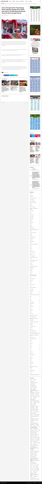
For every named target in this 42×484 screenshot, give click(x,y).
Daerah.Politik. (35, 238)
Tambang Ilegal (35, 370)
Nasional (13, 1)
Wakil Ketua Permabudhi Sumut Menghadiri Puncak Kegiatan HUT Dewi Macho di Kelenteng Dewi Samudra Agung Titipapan (22, 89)
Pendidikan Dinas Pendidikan (34, 451)
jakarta (35, 263)
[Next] (40, 3)
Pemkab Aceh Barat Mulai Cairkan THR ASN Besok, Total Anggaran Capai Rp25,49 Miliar (32, 160)
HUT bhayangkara (36, 414)
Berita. (35, 220)
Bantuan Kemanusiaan (35, 202)
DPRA (35, 245)
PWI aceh (35, 357)
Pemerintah (35, 313)
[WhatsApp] (15, 75)
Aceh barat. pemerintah (33, 382)
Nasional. (35, 293)
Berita (35, 213)
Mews (39, 430)
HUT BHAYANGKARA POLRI (35, 257)
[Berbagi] (26, 15)
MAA (35, 277)
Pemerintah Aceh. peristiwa (35, 315)
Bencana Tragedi (32, 389)
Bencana (35, 205)
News (7, 72)
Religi (35, 360)
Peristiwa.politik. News (35, 338)
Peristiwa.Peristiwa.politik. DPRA (35, 333)
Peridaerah (35, 324)
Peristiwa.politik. (35, 337)
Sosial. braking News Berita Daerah (35, 367)
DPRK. (35, 248)
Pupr (35, 356)
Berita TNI (35, 219)
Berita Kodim (32, 395)
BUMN (31, 402)
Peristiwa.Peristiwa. (35, 330)
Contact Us (39, 482)
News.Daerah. (35, 303)
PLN (35, 341)
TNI (35, 373)
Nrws (31, 442)
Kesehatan (37, 424)
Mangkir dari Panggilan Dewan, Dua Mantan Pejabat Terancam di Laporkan (37, 160)
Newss (31, 441)
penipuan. (35, 323)
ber (35, 392)
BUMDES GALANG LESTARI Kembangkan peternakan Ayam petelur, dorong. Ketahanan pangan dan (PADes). (20, 3)
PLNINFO (35, 343)
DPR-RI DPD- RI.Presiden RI (35, 244)
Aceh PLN (35, 195)
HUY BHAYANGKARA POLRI (35, 260)
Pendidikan (35, 320)
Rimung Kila (35, 362)
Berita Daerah (32, 393)
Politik (26, 1)
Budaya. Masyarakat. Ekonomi (35, 229)
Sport (35, 368)
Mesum (35, 281)
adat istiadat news (33, 385)
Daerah (17, 1)
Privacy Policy (35, 482)
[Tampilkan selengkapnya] (18, 75)
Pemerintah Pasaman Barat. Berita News (35, 318)
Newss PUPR (35, 306)
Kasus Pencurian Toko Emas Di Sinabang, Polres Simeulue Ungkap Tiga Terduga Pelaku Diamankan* (32, 149)
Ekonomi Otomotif (33, 413)
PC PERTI (35, 310)
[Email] (16, 75)
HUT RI (31, 417)
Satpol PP (35, 363)
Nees (35, 296)
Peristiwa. (35, 329)
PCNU (35, 312)
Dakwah (35, 239)
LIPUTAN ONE (4, 1)
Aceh (35, 193)
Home (10, 1)
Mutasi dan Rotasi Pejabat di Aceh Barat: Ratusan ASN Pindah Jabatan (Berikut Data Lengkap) (38, 148)
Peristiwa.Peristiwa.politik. (35, 332)
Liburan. (35, 273)
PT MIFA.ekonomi (35, 354)
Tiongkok (35, 371)
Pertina (35, 340)
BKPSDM (35, 226)
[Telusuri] (40, 1)
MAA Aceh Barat (35, 278)
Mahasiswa (35, 280)
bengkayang (35, 210)
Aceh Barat (35, 196)
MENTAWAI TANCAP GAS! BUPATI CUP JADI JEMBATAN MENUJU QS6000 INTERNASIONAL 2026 (14, 88)
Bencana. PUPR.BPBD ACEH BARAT (35, 209)
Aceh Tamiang (35, 199)
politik (34, 466)
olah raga (35, 309)
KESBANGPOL (35, 267)
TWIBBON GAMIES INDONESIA (35, 374)
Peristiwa (30, 1)
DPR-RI (35, 242)
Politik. (35, 347)
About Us (30, 482)
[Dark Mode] (39, 1)
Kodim (35, 270)
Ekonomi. (35, 254)
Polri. (35, 350)
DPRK (35, 247)
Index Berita (22, 1)
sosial (35, 365)
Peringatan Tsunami (35, 326)
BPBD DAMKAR (35, 228)
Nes (35, 297)
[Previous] (39, 3)
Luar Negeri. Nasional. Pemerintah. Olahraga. (35, 275)
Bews (35, 223)
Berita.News (35, 222)
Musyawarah (35, 290)
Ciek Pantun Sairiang (35, 232)
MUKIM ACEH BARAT (35, 287)
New (35, 299)
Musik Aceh (32, 434)
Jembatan (35, 264)
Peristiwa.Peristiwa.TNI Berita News (35, 335)
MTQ (37, 431)
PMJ (35, 344)
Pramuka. (35, 353)
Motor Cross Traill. (35, 284)
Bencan (31, 388)
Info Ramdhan (35, 261)
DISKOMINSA (35, 241)
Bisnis (35, 225)
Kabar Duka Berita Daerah (35, 266)
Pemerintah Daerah (35, 316)
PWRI (35, 359)
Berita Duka (35, 216)
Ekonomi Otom (35, 251)
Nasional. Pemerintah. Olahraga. (35, 294)
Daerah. (35, 235)
